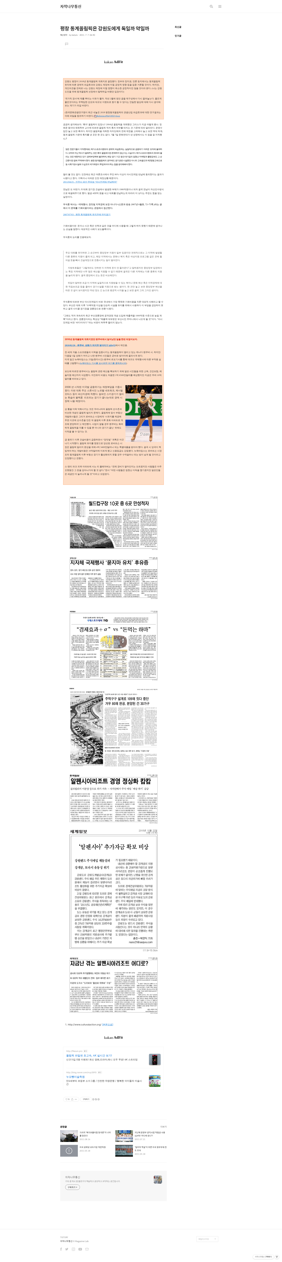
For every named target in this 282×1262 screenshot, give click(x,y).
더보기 (164, 1126)
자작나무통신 (70, 6)
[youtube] (80, 1249)
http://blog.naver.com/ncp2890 (81, 1072)
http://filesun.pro (74, 1051)
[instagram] (73, 1249)
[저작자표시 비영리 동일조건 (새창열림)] (96, 1099)
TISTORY (64, 1237)
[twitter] (66, 1249)
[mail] (87, 1249)
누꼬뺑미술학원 (75, 1076)
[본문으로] (107, 1024)
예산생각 (63, 34)
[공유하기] (72, 1099)
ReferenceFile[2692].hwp (108, 116)
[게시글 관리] (76, 1099)
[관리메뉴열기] (277, 1257)
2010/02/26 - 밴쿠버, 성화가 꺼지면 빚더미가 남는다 (90, 345)
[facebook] (61, 1249)
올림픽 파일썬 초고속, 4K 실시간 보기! (89, 1055)
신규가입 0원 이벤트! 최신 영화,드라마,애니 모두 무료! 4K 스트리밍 (102, 1059)
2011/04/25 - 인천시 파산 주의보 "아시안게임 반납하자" (90, 182)
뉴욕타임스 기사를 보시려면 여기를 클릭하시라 (103, 363)
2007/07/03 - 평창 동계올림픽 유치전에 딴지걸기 (86, 214)
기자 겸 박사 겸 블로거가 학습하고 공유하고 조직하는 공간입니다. (92, 1181)
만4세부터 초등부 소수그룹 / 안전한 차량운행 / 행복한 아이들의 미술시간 (104, 1082)
